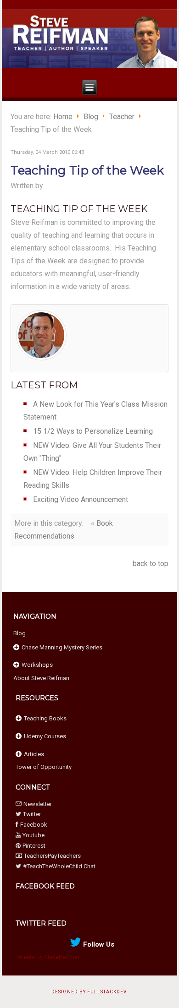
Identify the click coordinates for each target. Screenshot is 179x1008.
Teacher (121, 116)
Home (63, 116)
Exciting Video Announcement (80, 499)
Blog (91, 116)
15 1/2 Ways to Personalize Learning (93, 431)
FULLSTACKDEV (106, 991)
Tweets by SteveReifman (48, 957)
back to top (150, 563)
